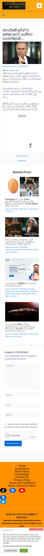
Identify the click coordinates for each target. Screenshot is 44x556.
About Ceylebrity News (22, 485)
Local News (22, 468)
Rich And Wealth (32, 291)
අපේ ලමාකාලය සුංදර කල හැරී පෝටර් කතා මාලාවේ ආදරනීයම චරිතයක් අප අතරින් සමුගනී (19, 241)
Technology (15, 294)
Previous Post (22, 156)
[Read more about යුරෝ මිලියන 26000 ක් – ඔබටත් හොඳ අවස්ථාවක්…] (22, 269)
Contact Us (22, 477)
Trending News (26, 294)
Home (22, 465)
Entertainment (34, 209)
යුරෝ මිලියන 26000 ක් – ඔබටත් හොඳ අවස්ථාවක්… (20, 284)
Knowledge (23, 289)
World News (23, 209)
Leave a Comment (10, 66)
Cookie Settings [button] (11, 550)
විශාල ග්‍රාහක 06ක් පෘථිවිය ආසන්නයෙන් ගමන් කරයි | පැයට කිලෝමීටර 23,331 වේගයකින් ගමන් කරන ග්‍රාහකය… (20, 327)
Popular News (28, 250)
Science (8, 294)
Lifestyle (19, 250)
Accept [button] (23, 550)
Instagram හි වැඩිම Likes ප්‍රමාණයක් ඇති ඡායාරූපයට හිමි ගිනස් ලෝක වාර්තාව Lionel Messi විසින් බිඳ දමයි (21, 202)
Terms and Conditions (22, 482)
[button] (3, 15)
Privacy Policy (22, 480)
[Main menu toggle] (39, 5)
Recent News (20, 291)
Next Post (22, 161)
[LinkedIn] (3, 497)
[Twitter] (3, 502)
